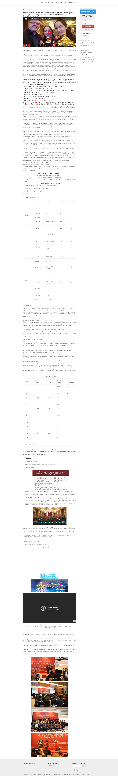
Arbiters (58, 2)
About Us (47, 2)
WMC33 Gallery (83, 54)
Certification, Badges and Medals (87, 59)
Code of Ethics (51, 765)
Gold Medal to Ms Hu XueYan (86, 52)
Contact (75, 2)
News (52, 2)
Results (63, 2)
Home (42, 2)
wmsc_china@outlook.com (41, 449)
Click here (57, 183)
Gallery (69, 2)
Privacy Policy (51, 767)
